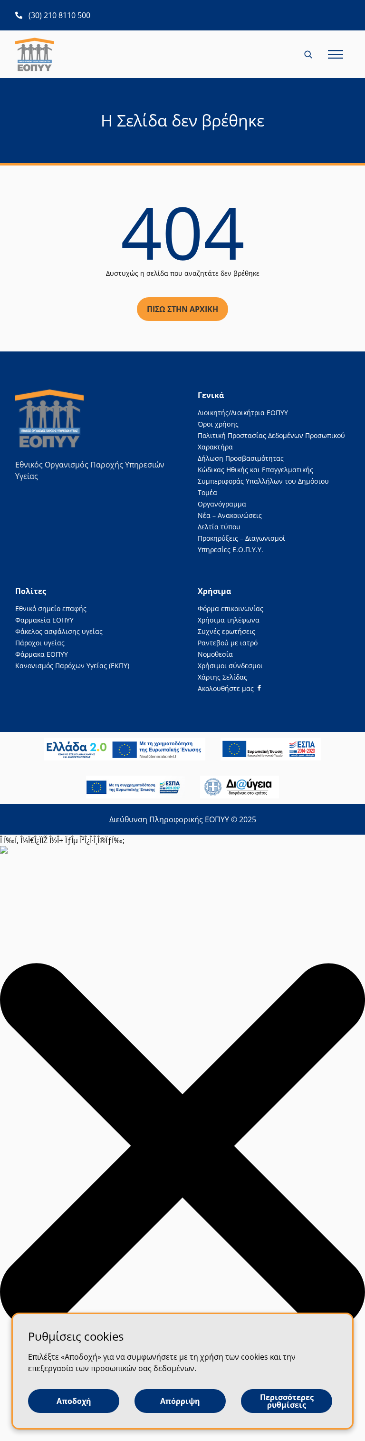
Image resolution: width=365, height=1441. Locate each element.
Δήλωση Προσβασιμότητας (241, 458)
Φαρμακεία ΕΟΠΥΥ (44, 619)
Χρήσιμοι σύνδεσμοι (230, 665)
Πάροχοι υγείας (40, 642)
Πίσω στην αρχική (182, 309)
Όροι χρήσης (218, 423)
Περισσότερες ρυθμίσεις (287, 1401)
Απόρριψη (180, 1401)
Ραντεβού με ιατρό (228, 642)
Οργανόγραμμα (222, 503)
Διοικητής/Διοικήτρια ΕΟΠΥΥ (243, 412)
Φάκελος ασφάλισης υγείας (59, 631)
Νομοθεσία (215, 654)
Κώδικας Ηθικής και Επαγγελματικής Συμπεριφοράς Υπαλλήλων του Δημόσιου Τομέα (263, 481)
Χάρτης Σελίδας (222, 677)
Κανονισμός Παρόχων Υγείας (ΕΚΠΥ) (72, 665)
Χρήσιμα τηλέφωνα (228, 619)
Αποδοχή (74, 1401)
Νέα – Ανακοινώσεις (230, 515)
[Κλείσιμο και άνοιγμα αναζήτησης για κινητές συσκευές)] (309, 54)
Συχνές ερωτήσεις (226, 631)
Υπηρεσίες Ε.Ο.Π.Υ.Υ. (230, 549)
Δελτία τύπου (219, 526)
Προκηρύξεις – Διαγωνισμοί (241, 538)
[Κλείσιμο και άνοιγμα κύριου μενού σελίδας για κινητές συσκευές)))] (335, 54)
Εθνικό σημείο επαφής (50, 608)
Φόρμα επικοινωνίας (230, 608)
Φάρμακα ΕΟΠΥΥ (41, 654)
